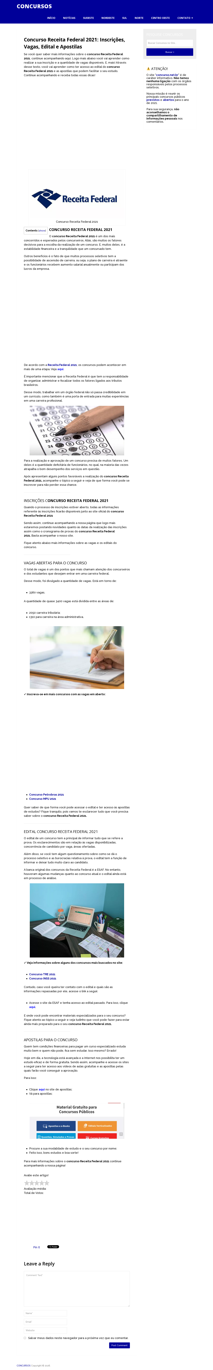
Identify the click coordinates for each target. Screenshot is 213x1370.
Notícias (69, 18)
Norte (139, 18)
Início (51, 18)
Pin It (36, 1247)
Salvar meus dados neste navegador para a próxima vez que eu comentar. (78, 1338)
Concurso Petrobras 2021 (46, 794)
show (42, 230)
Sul (124, 18)
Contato (183, 18)
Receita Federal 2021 (62, 365)
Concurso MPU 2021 (42, 798)
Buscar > (169, 52)
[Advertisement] (77, 102)
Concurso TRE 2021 (42, 974)
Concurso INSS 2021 (42, 978)
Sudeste (88, 18)
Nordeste (108, 18)
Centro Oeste (160, 18)
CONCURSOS (34, 6)
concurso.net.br (167, 75)
